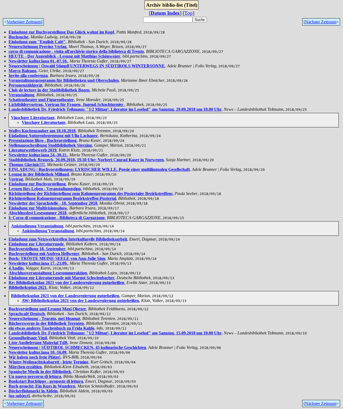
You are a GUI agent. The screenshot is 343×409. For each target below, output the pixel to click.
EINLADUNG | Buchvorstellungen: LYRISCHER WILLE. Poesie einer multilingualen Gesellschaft (99, 169)
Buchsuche (18, 37)
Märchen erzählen (25, 366)
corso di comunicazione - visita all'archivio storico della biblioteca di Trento (76, 51)
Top (188, 13)
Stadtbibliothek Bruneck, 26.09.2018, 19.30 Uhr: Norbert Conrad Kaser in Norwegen (86, 159)
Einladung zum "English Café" (37, 41)
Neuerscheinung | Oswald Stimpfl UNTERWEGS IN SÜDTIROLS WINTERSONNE (87, 66)
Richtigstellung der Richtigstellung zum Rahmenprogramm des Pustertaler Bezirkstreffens (91, 193)
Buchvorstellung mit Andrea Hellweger (44, 253)
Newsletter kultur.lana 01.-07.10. (38, 61)
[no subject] (19, 395)
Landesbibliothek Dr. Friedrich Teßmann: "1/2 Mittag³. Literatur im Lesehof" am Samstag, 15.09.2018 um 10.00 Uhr (115, 333)
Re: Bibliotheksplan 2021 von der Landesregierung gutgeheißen (66, 282)
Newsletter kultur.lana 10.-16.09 (37, 352)
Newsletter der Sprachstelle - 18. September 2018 (53, 203)
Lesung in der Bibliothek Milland (39, 174)
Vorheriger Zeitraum (24, 22)
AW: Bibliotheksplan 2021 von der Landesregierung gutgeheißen (80, 300)
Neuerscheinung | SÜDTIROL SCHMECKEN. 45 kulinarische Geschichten (77, 347)
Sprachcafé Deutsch (27, 313)
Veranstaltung (21, 95)
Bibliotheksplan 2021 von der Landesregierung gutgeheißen (65, 295)
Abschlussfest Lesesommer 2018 (37, 213)
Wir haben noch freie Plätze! (35, 357)
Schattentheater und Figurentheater (41, 99)
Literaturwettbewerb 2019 (33, 150)
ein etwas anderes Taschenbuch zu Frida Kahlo (51, 328)
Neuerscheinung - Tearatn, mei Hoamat (44, 318)
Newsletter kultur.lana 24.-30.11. (38, 155)
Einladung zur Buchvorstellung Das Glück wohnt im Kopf (61, 32)
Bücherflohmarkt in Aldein (33, 391)
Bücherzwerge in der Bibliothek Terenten (46, 323)
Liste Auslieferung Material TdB (38, 342)
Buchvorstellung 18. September (37, 248)
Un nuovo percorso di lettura (35, 376)
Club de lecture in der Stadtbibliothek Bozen (49, 90)
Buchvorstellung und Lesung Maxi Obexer (47, 309)
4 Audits (16, 268)
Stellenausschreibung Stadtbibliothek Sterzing (50, 145)
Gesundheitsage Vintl (28, 338)
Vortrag (16, 179)
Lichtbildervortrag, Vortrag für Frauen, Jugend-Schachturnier (66, 104)
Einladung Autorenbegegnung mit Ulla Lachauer (53, 135)
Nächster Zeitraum (320, 22)
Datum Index (165, 13)
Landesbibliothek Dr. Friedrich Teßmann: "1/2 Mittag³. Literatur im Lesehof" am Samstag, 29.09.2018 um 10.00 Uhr (115, 109)
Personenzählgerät (25, 85)
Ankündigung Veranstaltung (37, 226)
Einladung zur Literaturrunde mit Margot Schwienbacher (61, 277)
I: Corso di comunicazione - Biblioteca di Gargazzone (57, 217)
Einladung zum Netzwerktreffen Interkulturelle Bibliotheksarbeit (68, 239)
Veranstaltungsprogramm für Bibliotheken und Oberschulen (64, 80)
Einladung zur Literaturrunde (36, 244)
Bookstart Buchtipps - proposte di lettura (46, 381)
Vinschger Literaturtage (33, 117)
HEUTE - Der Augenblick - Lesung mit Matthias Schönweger (64, 56)
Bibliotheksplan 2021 (28, 287)
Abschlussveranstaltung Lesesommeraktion (48, 273)
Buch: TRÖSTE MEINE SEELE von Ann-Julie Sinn (57, 258)
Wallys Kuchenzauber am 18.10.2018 (42, 130)
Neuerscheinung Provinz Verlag (37, 46)
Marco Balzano (22, 70)
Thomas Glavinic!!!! (27, 164)
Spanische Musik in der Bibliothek (40, 371)
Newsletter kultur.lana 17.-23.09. (38, 263)
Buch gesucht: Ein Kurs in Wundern (42, 386)
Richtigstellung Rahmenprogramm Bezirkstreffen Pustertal (62, 198)
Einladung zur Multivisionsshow (38, 208)
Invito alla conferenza (28, 75)
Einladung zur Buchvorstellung (37, 184)
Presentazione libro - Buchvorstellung (43, 140)
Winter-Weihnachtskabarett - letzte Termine (48, 362)
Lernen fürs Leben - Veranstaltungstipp (45, 188)
